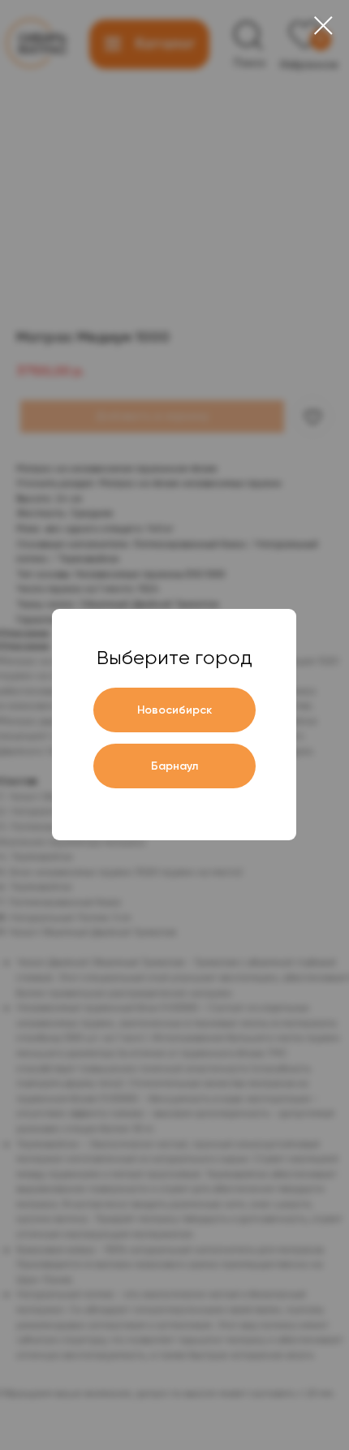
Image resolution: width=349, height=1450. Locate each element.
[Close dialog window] (323, 25)
